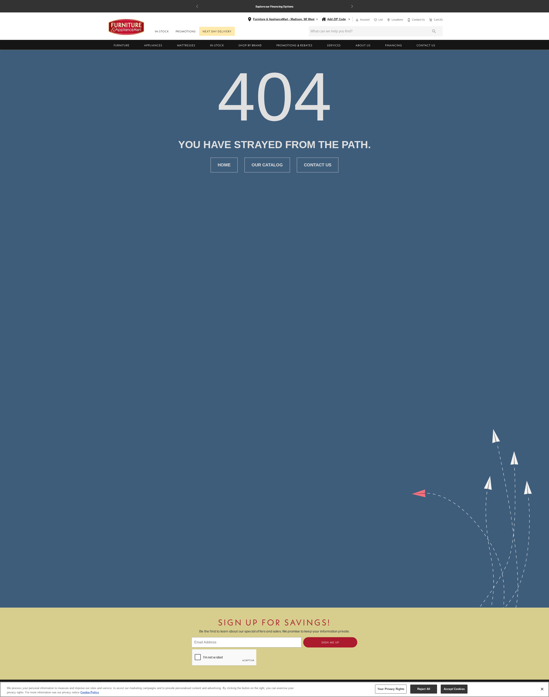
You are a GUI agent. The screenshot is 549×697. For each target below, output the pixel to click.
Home (224, 165)
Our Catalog (267, 165)
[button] (357, 20)
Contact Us (425, 45)
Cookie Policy (89, 692)
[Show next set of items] (351, 6)
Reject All (423, 689)
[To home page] (126, 27)
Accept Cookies (454, 689)
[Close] (542, 689)
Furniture (122, 45)
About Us (363, 45)
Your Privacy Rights (390, 689)
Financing (393, 45)
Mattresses (186, 45)
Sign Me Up (330, 642)
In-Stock (162, 31)
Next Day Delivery (217, 31)
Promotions (186, 31)
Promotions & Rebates (294, 45)
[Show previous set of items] (197, 6)
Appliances (153, 45)
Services (334, 45)
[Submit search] (434, 31)
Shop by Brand (250, 45)
